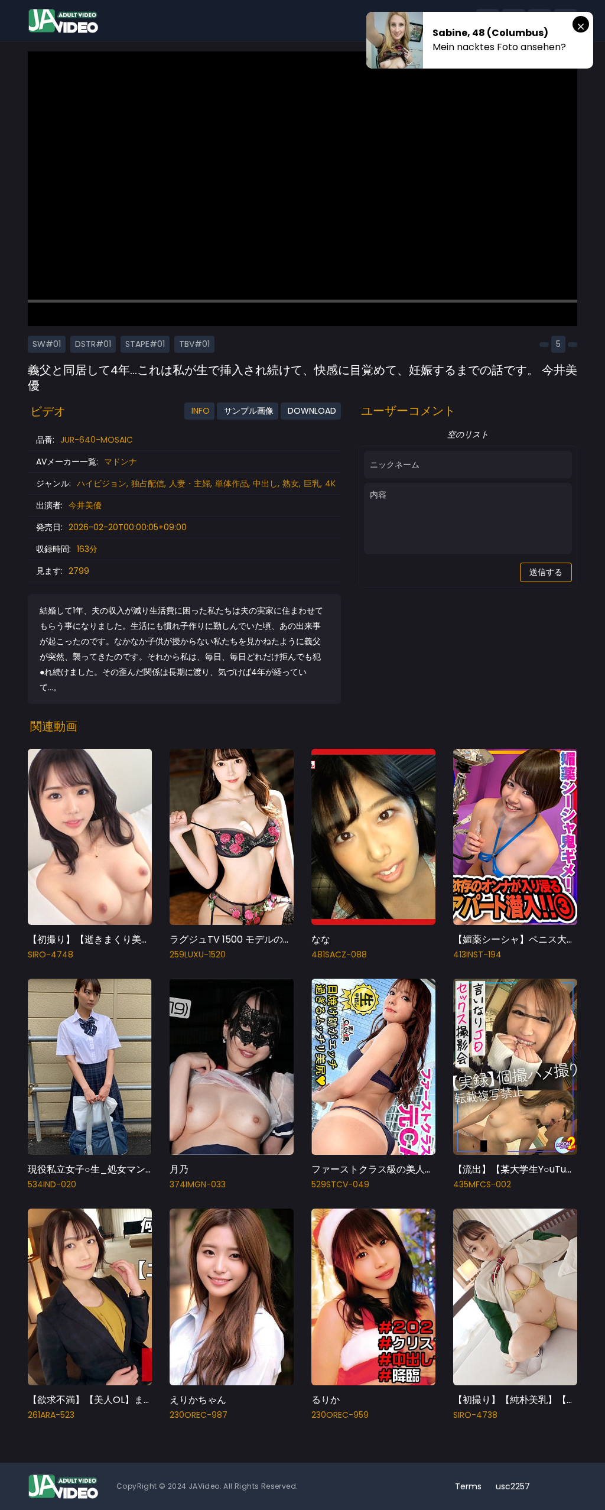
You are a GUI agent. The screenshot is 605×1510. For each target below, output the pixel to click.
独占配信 (147, 483)
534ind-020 (52, 1184)
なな (320, 939)
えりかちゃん (198, 1400)
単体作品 (231, 483)
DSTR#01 (93, 344)
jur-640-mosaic (96, 440)
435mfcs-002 (482, 1184)
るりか (325, 1400)
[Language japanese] (546, 1486)
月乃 (179, 1169)
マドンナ (120, 461)
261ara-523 (51, 1415)
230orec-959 (340, 1415)
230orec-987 (198, 1415)
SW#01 (46, 344)
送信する (545, 572)
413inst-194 (477, 954)
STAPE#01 (145, 344)
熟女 (290, 483)
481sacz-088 (339, 954)
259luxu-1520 (198, 954)
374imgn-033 (198, 1184)
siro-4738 (475, 1415)
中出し (265, 483)
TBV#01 (194, 344)
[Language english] (565, 1486)
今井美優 (85, 505)
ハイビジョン (101, 483)
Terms (468, 1486)
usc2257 (513, 1486)
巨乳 (312, 483)
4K (330, 483)
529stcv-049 (340, 1184)
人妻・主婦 (189, 483)
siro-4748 (50, 954)
